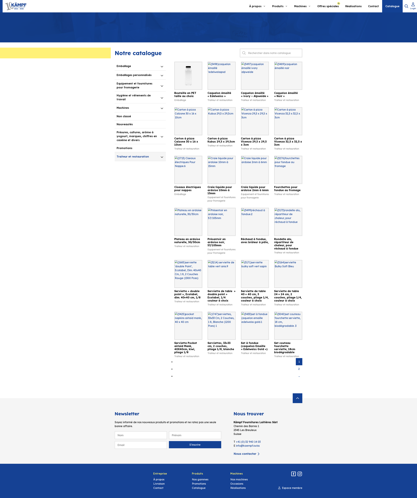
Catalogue (392, 6)
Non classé (124, 116)
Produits (277, 6)
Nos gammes (200, 479)
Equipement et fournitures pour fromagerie (134, 85)
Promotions (124, 148)
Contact (373, 6)
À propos (255, 6)
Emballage (124, 66)
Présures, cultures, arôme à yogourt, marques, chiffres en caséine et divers (137, 136)
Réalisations (353, 6)
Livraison (159, 483)
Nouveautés (125, 124)
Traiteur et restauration (133, 156)
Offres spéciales (328, 6)
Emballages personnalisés (134, 75)
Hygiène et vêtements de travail (134, 97)
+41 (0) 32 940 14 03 (248, 441)
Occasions (236, 483)
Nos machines (239, 479)
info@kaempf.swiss (248, 445)
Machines (300, 6)
